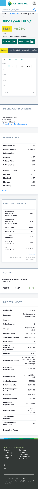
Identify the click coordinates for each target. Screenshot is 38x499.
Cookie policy (13, 481)
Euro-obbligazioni (14, 14)
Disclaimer (26, 479)
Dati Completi (15, 50)
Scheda (4, 50)
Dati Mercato (11, 137)
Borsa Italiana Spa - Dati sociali (13, 479)
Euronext (7, 450)
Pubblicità (22, 458)
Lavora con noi (24, 456)
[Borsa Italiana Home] (17, 3)
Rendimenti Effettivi (15, 203)
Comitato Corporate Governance (23, 452)
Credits (21, 481)
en (7, 465)
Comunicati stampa (8, 456)
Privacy (6, 481)
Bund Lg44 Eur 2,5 (17, 21)
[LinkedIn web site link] (5, 469)
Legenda (4, 190)
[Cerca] (34, 10)
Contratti (25, 50)
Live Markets (8, 453)
